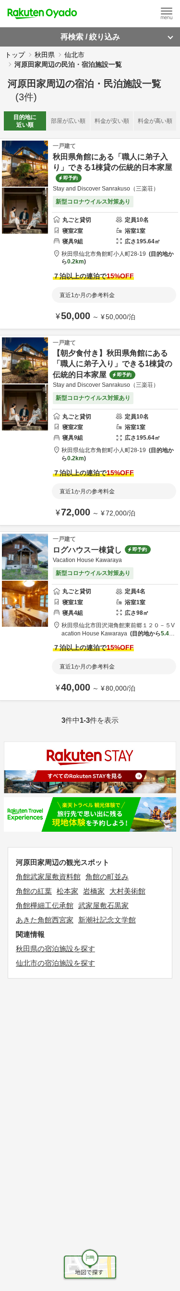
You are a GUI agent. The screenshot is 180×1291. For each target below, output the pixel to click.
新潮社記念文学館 (107, 920)
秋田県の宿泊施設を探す (55, 948)
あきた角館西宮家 (44, 920)
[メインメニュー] (166, 13)
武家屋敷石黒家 (103, 905)
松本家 (67, 891)
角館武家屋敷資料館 (48, 877)
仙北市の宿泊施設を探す (55, 963)
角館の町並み (107, 877)
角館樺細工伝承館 (44, 905)
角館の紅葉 (34, 891)
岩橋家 (94, 891)
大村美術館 (127, 891)
